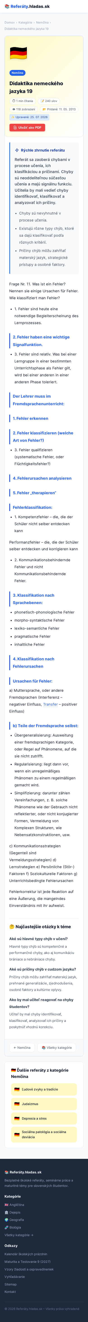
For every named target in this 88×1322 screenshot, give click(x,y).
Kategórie (25, 22)
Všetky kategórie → (19, 1235)
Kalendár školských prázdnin (26, 1254)
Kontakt (10, 1292)
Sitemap (11, 1284)
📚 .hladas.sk (27, 6)
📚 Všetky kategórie (57, 1047)
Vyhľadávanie (15, 1277)
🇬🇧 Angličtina (14, 1205)
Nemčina (42, 22)
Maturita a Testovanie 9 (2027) (28, 1261)
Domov (10, 22)
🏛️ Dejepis (12, 1212)
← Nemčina (22, 1047)
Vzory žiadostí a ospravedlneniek (29, 1269)
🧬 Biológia (13, 1227)
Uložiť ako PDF (30, 127)
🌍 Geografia (14, 1220)
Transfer (50, 704)
